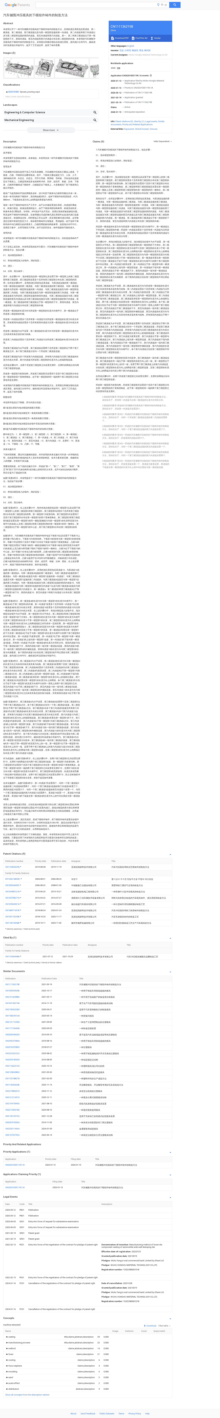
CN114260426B (12, 1085)
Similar (157, 38)
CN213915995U (12, 1103)
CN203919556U (12, 1122)
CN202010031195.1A (15, 1165)
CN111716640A (12, 1028)
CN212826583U (12, 1072)
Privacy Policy (135, 1413)
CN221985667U (12, 1091)
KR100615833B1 (13, 879)
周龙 (141, 50)
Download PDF (122, 38)
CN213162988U (12, 997)
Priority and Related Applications (137, 124)
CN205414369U (12, 1059)
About (73, 1413)
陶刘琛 (147, 50)
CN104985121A (12, 891)
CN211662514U (12, 1066)
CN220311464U (12, 1128)
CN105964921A (12, 904)
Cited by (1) (139, 121)
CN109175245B (12, 916)
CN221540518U (12, 1110)
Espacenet (129, 129)
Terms (121, 1413)
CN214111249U (12, 1022)
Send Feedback (88, 1413)
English (130, 46)
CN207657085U (12, 1047)
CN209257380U (12, 1041)
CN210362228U (12, 1009)
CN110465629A (12, 867)
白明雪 (128, 50)
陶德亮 (135, 50)
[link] (22, 91)
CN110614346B (12, 923)
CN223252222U (12, 1053)
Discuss (153, 129)
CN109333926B (12, 990)
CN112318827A (12, 1078)
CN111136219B (12, 984)
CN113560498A (12, 956)
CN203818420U (12, 1034)
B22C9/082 (13, 92)
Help (147, 1413)
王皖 (122, 50)
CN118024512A (12, 1016)
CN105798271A (12, 898)
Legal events (151, 121)
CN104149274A (12, 1003)
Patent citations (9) (124, 121)
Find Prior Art (141, 38)
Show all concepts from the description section (27, 1395)
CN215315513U (12, 1116)
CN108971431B (12, 910)
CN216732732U (12, 1135)
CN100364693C (12, 885)
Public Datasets (107, 1413)
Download (151, 1326)
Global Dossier (142, 129)
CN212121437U (12, 1097)
